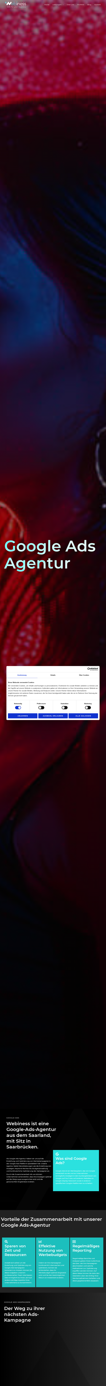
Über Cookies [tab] (84, 675)
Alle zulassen (83, 716)
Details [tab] (53, 675)
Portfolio (80, 5)
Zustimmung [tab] (22, 675)
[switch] (41, 707)
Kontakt (97, 5)
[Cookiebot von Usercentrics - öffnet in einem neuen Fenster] (89, 669)
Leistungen (57, 5)
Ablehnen (23, 716)
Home (46, 5)
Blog (89, 5)
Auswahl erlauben (53, 716)
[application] (63, 4)
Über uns (70, 5)
